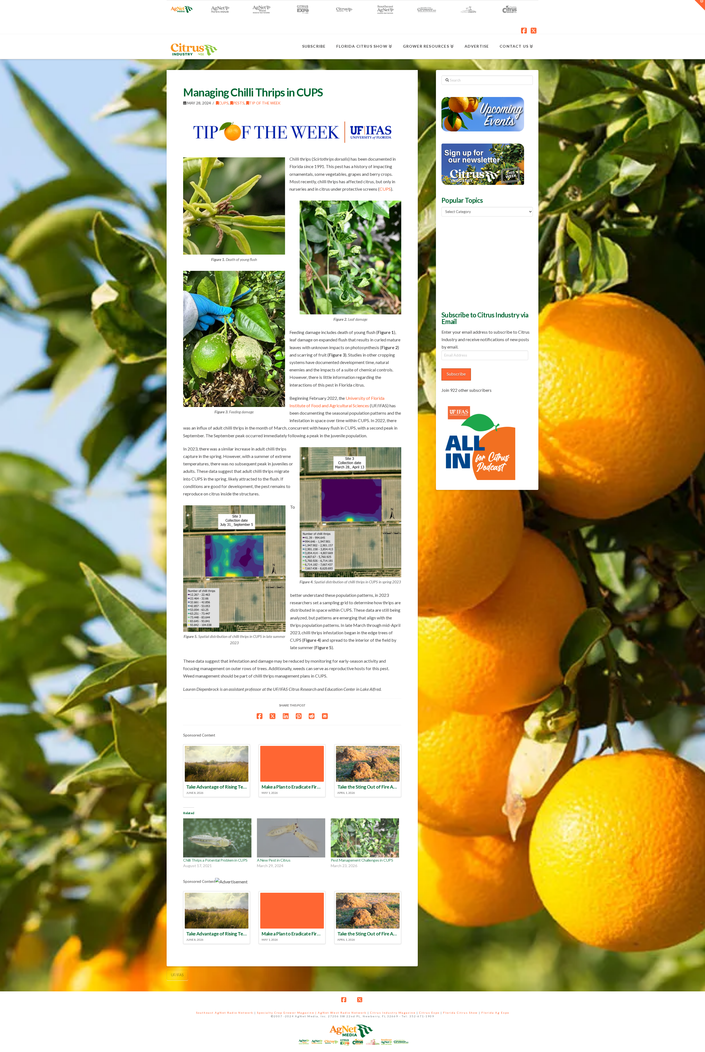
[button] (700, 5)
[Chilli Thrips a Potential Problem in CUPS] (217, 837)
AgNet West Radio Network (342, 1012)
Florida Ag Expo (495, 1012)
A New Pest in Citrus (273, 860)
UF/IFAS (177, 975)
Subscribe (456, 373)
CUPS (224, 103)
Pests (239, 103)
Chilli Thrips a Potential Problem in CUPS (215, 860)
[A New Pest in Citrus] (291, 837)
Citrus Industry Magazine (393, 1012)
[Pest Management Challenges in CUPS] (365, 837)
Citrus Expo (429, 1012)
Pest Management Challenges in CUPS (362, 860)
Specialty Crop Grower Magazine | (287, 1012)
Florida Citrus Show (460, 1012)
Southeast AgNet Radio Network (224, 1012)
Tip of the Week (265, 103)
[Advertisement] (482, 263)
